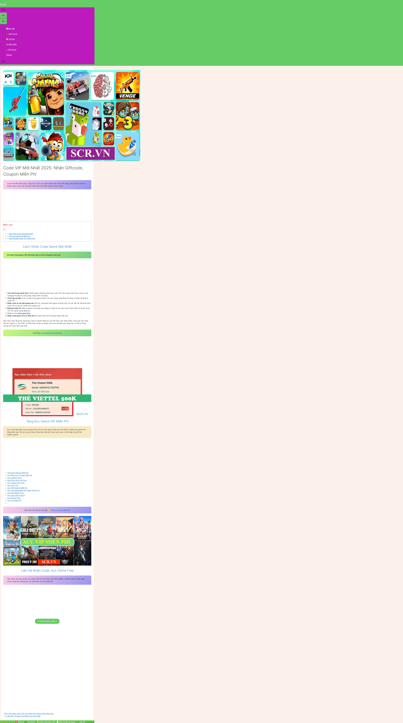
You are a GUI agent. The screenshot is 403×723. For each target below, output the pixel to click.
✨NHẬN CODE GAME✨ (47, 621)
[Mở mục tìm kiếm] (3, 10)
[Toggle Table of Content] (4, 230)
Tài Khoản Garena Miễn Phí (18, 473)
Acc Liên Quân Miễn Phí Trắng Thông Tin (23, 490)
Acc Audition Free (14, 478)
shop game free (24, 313)
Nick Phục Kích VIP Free (16, 480)
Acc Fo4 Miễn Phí (14, 500)
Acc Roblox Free (13, 498)
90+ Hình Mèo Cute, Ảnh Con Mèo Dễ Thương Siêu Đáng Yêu (29, 714)
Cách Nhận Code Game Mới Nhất (21, 234)
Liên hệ (82, 722)
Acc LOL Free (12, 485)
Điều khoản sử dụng (67, 722)
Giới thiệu (31, 722)
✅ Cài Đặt (10, 39)
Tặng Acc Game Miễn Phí (60, 510)
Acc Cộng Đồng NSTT (16, 495)
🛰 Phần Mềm (11, 44)
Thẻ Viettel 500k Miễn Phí (51, 333)
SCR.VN (3, 4)
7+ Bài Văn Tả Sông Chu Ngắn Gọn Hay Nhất (23, 716)
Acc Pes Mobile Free (15, 493)
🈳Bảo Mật (10, 29)
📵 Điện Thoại (11, 34)
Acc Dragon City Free (16, 483)
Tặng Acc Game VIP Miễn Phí (19, 236)
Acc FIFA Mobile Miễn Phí (17, 488)
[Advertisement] (47, 206)
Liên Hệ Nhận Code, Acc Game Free (22, 238)
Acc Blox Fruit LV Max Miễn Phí (19, 475)
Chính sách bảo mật (47, 722)
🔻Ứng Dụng (11, 50)
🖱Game (9, 55)
